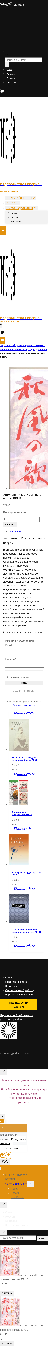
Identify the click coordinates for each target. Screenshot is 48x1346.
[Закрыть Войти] (3, 1072)
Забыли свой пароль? (24, 691)
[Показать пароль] (24, 670)
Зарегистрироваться (24, 705)
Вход (24, 683)
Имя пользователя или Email (19, 643)
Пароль (18, 659)
